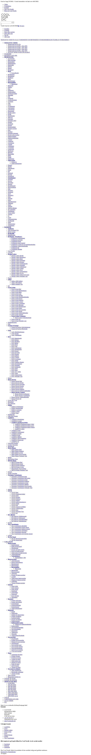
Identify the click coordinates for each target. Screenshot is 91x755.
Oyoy (5, 728)
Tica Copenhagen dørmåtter (19, 526)
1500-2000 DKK (13, 694)
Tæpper (10, 214)
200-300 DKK (12, 686)
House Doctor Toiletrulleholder (20, 397)
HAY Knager (15, 354)
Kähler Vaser (15, 413)
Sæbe (9, 200)
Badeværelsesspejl (16, 546)
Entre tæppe (14, 589)
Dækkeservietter (12, 93)
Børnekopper (15, 564)
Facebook (7, 744)
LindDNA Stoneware (17, 440)
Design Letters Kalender (18, 260)
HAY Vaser (14, 373)
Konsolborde (15, 73)
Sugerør (10, 198)
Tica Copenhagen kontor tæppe (20, 527)
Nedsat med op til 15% (14, 44)
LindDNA (7, 727)
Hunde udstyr (11, 112)
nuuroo (10, 489)
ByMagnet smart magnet (18, 243)
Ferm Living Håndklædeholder (20, 297)
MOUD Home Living (17, 467)
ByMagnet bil (15, 248)
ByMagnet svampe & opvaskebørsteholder (23, 244)
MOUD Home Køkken (18, 465)
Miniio (10, 457)
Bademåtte (11, 65)
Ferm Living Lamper (17, 302)
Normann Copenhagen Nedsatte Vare (21, 487)
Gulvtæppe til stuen (16, 654)
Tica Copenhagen (9, 738)
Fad (9, 97)
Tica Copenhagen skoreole (18, 532)
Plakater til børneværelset (18, 580)
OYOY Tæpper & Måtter (18, 507)
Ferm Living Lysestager (18, 303)
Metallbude (11, 446)
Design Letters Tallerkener (18, 267)
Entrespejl (14, 594)
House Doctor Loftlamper (22, 394)
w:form (10, 535)
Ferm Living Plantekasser (18, 306)
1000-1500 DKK (13, 692)
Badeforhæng (11, 63)
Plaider (10, 166)
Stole (9, 197)
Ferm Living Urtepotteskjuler (23, 317)
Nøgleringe (11, 159)
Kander (10, 122)
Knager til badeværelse (17, 549)
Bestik (13, 611)
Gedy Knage (15, 333)
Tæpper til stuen (15, 667)
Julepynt (10, 117)
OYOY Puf (14, 505)
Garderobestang (12, 100)
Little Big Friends (13, 416)
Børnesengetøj (15, 572)
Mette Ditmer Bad (16, 449)
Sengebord (11, 176)
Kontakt (6, 7)
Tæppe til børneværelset (18, 583)
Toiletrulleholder (16, 554)
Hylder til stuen (15, 656)
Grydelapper (11, 106)
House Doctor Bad (16, 381)
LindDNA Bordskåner (17, 419)
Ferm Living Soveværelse (18, 309)
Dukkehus (11, 90)
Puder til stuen (15, 664)
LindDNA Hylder (16, 433)
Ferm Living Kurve (16, 298)
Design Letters (8, 730)
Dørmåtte (10, 95)
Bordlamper (11, 74)
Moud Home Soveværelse (18, 468)
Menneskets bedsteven (14, 677)
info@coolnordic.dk (10, 721)
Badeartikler (11, 62)
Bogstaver (11, 70)
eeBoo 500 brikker (16, 282)
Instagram (7, 747)
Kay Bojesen (11, 403)
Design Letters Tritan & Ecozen (20, 275)
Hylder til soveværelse (17, 640)
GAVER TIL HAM (9, 678)
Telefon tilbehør (12, 208)
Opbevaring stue (16, 661)
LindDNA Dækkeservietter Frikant (25, 427)
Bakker (10, 66)
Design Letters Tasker (17, 268)
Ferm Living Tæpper (17, 314)
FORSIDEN (35, 40)
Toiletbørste (11, 211)
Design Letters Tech (17, 270)
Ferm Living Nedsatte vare (18, 321)
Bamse (10, 68)
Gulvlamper (11, 108)
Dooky (10, 278)
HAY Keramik (15, 352)
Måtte (9, 155)
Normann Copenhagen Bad (19, 476)
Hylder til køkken (16, 616)
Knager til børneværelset (18, 575)
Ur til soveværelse (16, 651)
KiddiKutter (11, 414)
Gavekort (10, 101)
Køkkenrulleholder (13, 138)
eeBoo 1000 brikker (17, 281)
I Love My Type (12, 400)
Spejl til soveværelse (17, 650)
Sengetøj (10, 179)
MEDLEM (49, 40)
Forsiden (6, 29)
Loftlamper (11, 146)
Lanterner (10, 141)
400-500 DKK (12, 689)
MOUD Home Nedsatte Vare (19, 470)
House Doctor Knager (17, 386)
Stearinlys (10, 195)
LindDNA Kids (15, 435)
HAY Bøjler (14, 343)
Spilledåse (14, 581)
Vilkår (6, 4)
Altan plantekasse (16, 670)
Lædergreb (11, 149)
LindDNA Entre (16, 430)
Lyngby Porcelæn (13, 445)
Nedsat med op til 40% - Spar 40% (17, 49)
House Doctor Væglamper (22, 395)
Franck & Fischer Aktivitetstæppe (20, 327)
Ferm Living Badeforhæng (18, 290)
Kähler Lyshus (15, 411)
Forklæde (10, 98)
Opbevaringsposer (16, 163)
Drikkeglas (14, 613)
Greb (9, 104)
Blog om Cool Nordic (10, 11)
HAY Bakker (15, 340)
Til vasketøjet (11, 209)
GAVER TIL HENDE (10, 680)
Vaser (9, 222)
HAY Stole (14, 370)
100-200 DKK (12, 685)
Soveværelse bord (16, 645)
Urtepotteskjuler (12, 219)
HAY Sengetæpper (16, 364)
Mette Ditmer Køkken (17, 451)
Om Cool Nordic (9, 9)
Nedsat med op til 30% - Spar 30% (17, 47)
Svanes (10, 522)
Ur (8, 216)
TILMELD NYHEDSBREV (61, 40)
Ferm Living (7, 731)
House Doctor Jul (16, 398)
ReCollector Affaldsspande (18, 516)
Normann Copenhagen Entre (19, 480)
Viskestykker (11, 224)
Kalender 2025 (12, 120)
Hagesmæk (11, 111)
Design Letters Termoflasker (19, 271)
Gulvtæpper (11, 109)
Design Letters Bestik (17, 255)
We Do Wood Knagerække (19, 538)
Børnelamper (11, 81)
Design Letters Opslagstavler (19, 263)
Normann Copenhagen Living (19, 483)
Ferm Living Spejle (16, 311)
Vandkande (11, 221)
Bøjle (9, 79)
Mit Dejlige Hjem (13, 459)
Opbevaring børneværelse (18, 578)
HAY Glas (14, 346)
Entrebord (14, 591)
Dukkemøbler (12, 92)
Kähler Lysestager (16, 410)
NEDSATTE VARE (6, 40)
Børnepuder (14, 570)
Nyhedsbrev (7, 6)
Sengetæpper (15, 643)
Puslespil (10, 173)
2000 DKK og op (13, 696)
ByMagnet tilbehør (16, 249)
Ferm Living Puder (16, 308)
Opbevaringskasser (16, 608)
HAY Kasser (15, 351)
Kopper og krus (12, 128)
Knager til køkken (16, 619)
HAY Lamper (15, 357)
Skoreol (10, 184)
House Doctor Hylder (17, 383)
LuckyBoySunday (13, 443)
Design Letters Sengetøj (18, 265)
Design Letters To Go (17, 273)
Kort (9, 130)
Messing (10, 152)
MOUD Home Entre (17, 464)
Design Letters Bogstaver (18, 257)
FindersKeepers (12, 322)
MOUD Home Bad (16, 462)
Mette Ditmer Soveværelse (18, 454)
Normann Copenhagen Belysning (20, 478)
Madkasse (10, 151)
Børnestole (14, 84)
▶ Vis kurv (21, 26)
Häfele (10, 378)
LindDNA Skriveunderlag (18, 438)
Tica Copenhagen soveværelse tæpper (22, 534)
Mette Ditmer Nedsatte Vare (19, 456)
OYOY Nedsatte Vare (17, 511)
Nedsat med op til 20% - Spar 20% (17, 46)
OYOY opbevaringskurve (18, 502)
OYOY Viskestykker (17, 508)
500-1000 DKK (12, 691)
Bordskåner (11, 76)
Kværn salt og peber (13, 135)
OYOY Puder (15, 503)
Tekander (14, 634)
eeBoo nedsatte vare (17, 284)
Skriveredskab (12, 187)
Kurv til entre (15, 596)
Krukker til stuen (16, 658)
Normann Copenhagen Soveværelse (21, 486)
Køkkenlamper (15, 621)
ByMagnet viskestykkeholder (19, 246)
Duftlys (10, 87)
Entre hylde (14, 586)
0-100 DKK (11, 683)
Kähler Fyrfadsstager (17, 406)
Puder (9, 170)
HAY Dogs (14, 344)
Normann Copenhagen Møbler (20, 484)
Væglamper (11, 225)
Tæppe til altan (15, 673)
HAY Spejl (14, 368)
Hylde (9, 114)
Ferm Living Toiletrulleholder (19, 313)
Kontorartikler (12, 127)
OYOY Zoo (14, 510)
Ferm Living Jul (15, 319)
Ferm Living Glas (16, 294)
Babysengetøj (11, 60)
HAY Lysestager (16, 359)
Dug (9, 89)
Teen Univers (11, 675)
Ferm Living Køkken (17, 300)
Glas (9, 103)
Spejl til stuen (15, 665)
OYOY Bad (14, 492)
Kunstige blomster (13, 133)
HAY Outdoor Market (17, 362)
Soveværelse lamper (17, 646)
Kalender (10, 119)
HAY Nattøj (14, 360)
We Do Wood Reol (16, 540)
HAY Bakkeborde (16, 338)
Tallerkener (14, 632)
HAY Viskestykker (16, 375)
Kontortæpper (15, 607)
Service (10, 181)
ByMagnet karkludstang (18, 238)
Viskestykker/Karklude (17, 635)
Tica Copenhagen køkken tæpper (20, 529)
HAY (5, 733)
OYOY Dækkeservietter (18, 494)
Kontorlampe (15, 603)
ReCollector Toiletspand (18, 518)
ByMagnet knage (16, 241)
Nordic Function (12, 473)
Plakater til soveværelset (18, 642)
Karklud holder (15, 618)
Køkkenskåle (15, 626)
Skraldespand (11, 186)
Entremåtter (14, 592)
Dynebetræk (14, 638)
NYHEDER (42, 40)
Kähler (6, 736)
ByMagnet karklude (17, 240)
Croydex (10, 252)
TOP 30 (6, 697)
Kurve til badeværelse (17, 551)
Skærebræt (14, 630)
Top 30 (6, 35)
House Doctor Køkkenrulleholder (20, 391)
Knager (10, 125)
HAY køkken (15, 356)
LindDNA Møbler (16, 437)
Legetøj (10, 144)
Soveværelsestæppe (16, 648)
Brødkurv (10, 77)
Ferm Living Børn (16, 292)
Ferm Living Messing (17, 305)
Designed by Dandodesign (8, 752)
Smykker (10, 190)
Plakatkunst (11, 168)
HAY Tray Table (16, 371)
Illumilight (11, 402)
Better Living (11, 232)
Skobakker (14, 597)
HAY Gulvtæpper (16, 348)
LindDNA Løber (19, 429)
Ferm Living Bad (16, 289)
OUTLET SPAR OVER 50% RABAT (19, 52)
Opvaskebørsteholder (17, 627)
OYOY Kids (15, 495)
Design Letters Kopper (17, 262)
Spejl (9, 193)
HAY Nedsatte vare (16, 376)
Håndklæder (11, 116)
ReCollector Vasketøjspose (18, 521)
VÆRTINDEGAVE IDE (11, 699)
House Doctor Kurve (17, 387)
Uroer (9, 217)
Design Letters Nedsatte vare (19, 276)
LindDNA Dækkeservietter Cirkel (24, 424)
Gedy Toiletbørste (16, 335)
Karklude (10, 124)
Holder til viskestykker (17, 615)
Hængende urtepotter (17, 672)
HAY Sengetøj (15, 365)
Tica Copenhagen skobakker (19, 530)
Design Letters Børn (17, 259)
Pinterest (6, 745)
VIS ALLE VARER (18, 40)
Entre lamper (15, 588)
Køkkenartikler (12, 136)
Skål (9, 189)
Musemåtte (11, 154)
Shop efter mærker (9, 32)
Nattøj (9, 157)
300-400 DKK (12, 688)
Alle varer (7, 37)
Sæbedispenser (12, 201)
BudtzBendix (11, 235)
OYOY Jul (14, 513)
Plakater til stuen (16, 662)
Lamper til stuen (15, 659)
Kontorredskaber (16, 605)
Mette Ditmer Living (17, 453)
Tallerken (10, 203)
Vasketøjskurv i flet (20, 557)
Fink (9, 324)
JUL (5, 702)
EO (9, 286)
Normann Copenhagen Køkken (20, 481)
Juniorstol (14, 573)
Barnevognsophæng (17, 562)
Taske (9, 205)
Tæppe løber (11, 213)
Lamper (10, 139)
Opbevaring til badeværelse (19, 553)
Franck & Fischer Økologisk (19, 329)
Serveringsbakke (16, 629)
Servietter (10, 182)
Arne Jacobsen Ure (13, 230)
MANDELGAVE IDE (10, 55)
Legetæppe (11, 143)
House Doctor (8, 735)
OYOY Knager (15, 497)
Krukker (10, 132)
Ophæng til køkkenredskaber (23, 624)
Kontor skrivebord (16, 602)
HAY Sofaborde (16, 367)
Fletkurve (14, 162)
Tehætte (10, 206)
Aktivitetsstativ (15, 561)
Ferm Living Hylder (17, 295)
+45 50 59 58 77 (9, 718)
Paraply (10, 165)
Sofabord (10, 192)
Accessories (11, 58)
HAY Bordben (15, 341)
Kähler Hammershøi (17, 408)
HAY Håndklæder (16, 349)
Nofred (10, 472)
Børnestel (10, 85)
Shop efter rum (8, 33)
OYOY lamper (15, 500)
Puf (9, 171)
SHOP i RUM (28, 40)
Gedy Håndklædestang (17, 332)
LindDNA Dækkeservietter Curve (24, 425)
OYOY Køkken (15, 499)
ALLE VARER (8, 700)
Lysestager (11, 147)
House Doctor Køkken (17, 389)
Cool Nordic (11, 251)
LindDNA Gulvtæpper (17, 432)
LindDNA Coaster (16, 421)
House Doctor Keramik (18, 384)
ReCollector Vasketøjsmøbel (19, 519)
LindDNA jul (15, 441)
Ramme (10, 174)
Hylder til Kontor (16, 600)
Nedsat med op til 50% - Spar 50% (17, 50)
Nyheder (6, 30)
